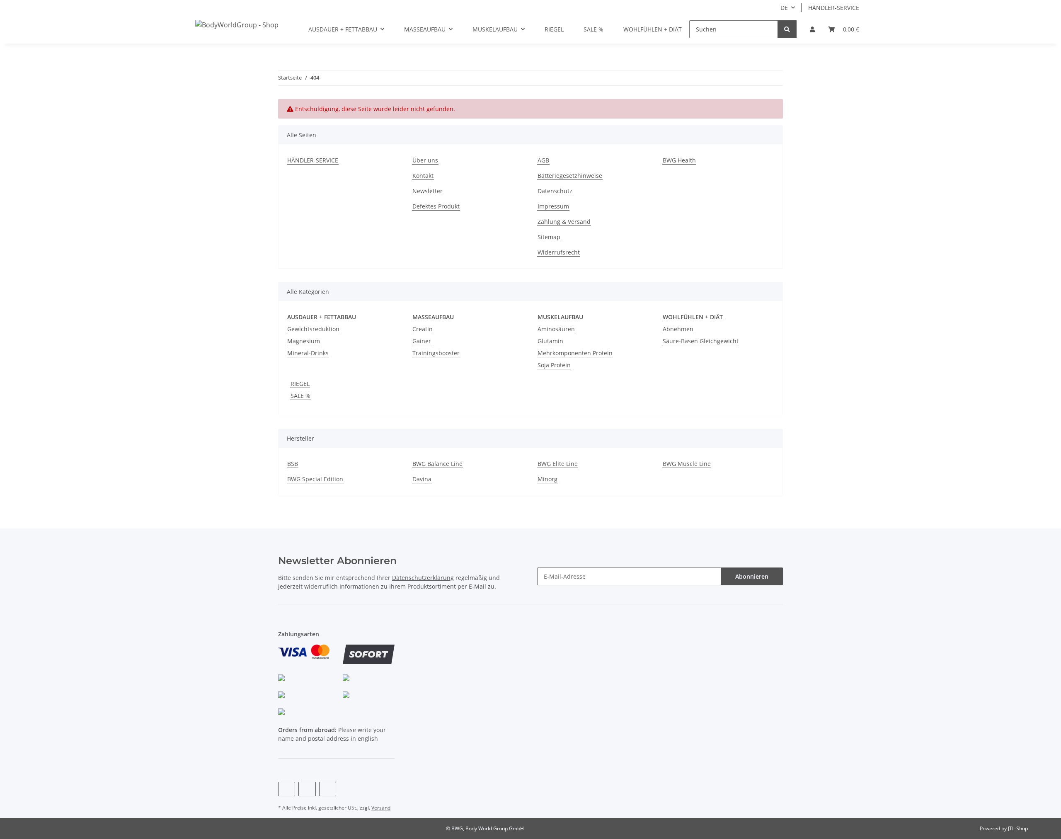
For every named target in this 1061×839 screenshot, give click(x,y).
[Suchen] (787, 29)
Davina (421, 479)
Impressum (553, 206)
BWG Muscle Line (687, 464)
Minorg (547, 479)
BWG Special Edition (315, 479)
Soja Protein (554, 365)
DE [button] (784, 8)
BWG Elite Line (558, 464)
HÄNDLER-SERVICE (833, 8)
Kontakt (423, 175)
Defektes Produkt (436, 206)
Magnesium (303, 341)
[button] (812, 29)
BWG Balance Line (437, 464)
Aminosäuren (556, 329)
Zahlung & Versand (564, 222)
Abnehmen (678, 329)
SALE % (300, 396)
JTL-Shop (1018, 828)
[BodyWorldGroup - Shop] (237, 24)
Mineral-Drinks (308, 353)
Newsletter (427, 191)
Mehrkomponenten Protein (575, 353)
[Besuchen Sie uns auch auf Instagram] (327, 789)
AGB (543, 160)
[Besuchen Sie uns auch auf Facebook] (286, 789)
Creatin (422, 329)
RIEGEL (300, 384)
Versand (380, 807)
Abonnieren (751, 576)
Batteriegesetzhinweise (570, 175)
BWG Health (679, 160)
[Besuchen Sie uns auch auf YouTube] (306, 789)
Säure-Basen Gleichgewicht (701, 341)
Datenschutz (555, 191)
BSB (292, 464)
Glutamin (550, 341)
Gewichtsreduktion (313, 329)
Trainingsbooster (436, 353)
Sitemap (549, 237)
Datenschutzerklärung (423, 578)
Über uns (425, 160)
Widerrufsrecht (559, 252)
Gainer (421, 341)
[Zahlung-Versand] (303, 656)
